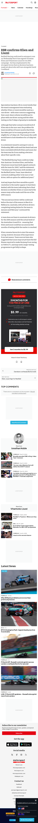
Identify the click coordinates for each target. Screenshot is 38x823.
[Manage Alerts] (21, 362)
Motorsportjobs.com (19, 767)
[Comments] (34, 73)
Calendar (20, 7)
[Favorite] (30, 73)
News (13, 7)
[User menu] (35, 2)
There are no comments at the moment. (19, 392)
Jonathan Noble (9, 72)
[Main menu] (2, 2)
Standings (29, 7)
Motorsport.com (19, 770)
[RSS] (26, 755)
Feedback (19, 784)
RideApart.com (19, 776)
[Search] (31, 2)
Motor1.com (19, 765)
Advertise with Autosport (19, 793)
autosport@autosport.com (19, 790)
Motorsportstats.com (19, 773)
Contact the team (19, 795)
